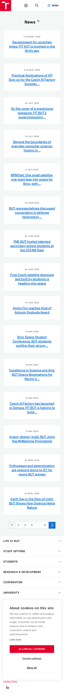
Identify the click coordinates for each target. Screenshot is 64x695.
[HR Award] (7, 687)
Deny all (32, 668)
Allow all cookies (32, 649)
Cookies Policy (10, 681)
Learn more (15, 639)
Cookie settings (31, 658)
